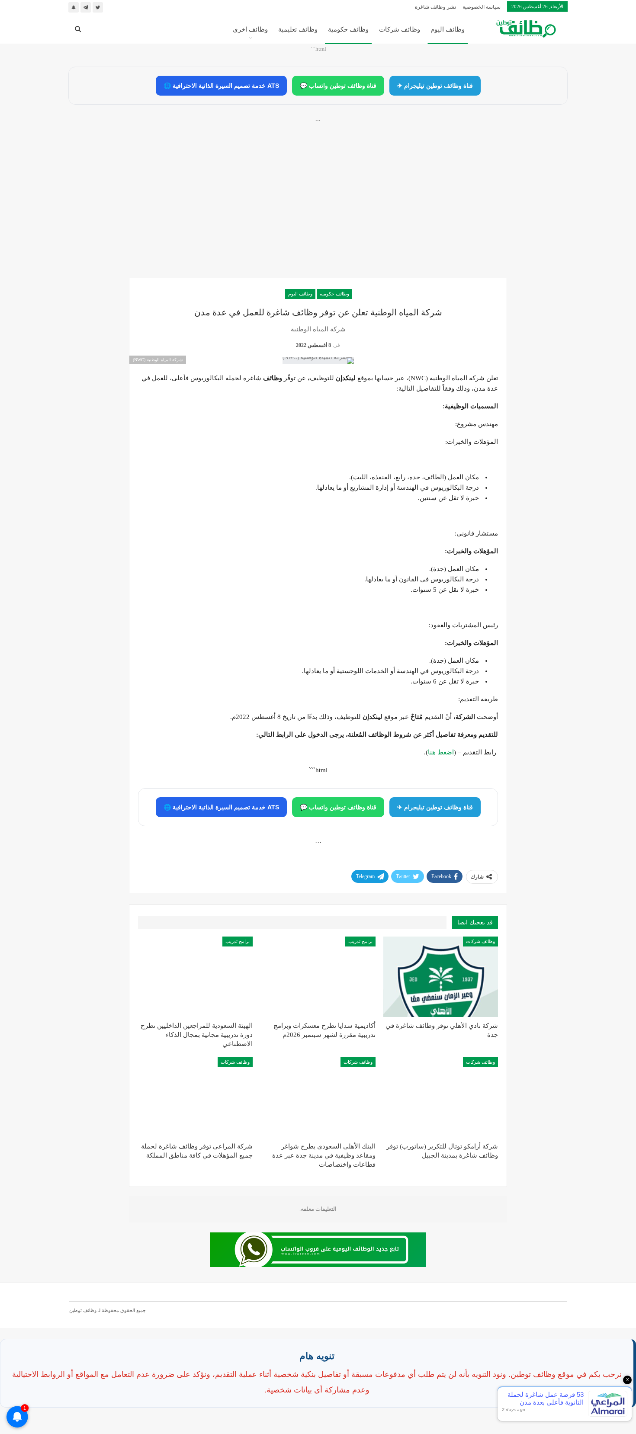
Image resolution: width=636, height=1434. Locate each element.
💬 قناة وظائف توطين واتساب (338, 85)
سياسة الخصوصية (482, 7)
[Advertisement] (318, 208)
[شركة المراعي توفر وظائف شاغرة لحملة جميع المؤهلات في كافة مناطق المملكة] (195, 1097)
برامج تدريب (360, 941)
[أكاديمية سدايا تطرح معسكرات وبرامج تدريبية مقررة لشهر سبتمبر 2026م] (317, 977)
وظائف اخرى (250, 29)
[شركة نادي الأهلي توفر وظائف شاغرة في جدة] (440, 977)
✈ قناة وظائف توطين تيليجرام (435, 85)
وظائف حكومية (348, 29)
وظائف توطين (82, 1310)
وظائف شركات (399, 29)
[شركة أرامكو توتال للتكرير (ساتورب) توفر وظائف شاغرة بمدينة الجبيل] (440, 1097)
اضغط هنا (441, 752)
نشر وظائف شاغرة (435, 7)
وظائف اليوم (447, 29)
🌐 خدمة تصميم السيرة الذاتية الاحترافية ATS (221, 85)
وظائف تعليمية (298, 29)
